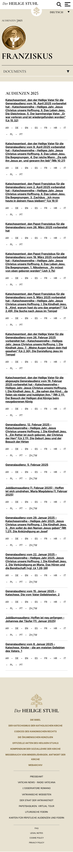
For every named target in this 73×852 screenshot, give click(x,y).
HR (55, 128)
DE (16, 128)
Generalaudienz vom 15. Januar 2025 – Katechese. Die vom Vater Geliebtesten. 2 (32, 592)
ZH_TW (33, 455)
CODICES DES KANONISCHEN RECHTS (35, 731)
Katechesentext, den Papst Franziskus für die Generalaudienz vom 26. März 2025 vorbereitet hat (36, 227)
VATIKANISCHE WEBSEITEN (36, 794)
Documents (37, 71)
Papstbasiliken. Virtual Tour (36, 806)
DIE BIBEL (35, 719)
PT (21, 134)
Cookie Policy (37, 838)
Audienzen (9, 20)
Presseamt (36, 776)
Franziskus (27, 56)
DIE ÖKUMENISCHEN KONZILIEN (35, 737)
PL (11, 134)
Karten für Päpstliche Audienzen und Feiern (36, 817)
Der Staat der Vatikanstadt (36, 800)
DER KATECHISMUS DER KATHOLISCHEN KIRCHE (35, 725)
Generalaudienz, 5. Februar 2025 (26, 464)
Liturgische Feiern (36, 811)
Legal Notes (36, 833)
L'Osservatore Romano (37, 788)
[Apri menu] (67, 4)
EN (26, 128)
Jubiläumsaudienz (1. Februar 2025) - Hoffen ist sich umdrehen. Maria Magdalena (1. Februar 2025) (36, 491)
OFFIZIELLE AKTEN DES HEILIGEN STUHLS (35, 743)
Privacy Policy (36, 842)
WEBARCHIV (35, 765)
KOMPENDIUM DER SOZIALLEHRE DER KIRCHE (35, 748)
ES (36, 128)
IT (65, 128)
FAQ (36, 828)
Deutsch (57, 13)
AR (7, 128)
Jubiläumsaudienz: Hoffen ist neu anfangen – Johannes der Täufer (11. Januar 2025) (34, 619)
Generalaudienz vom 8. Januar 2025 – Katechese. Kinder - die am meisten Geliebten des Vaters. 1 (35, 647)
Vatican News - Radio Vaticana (36, 782)
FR (45, 128)
